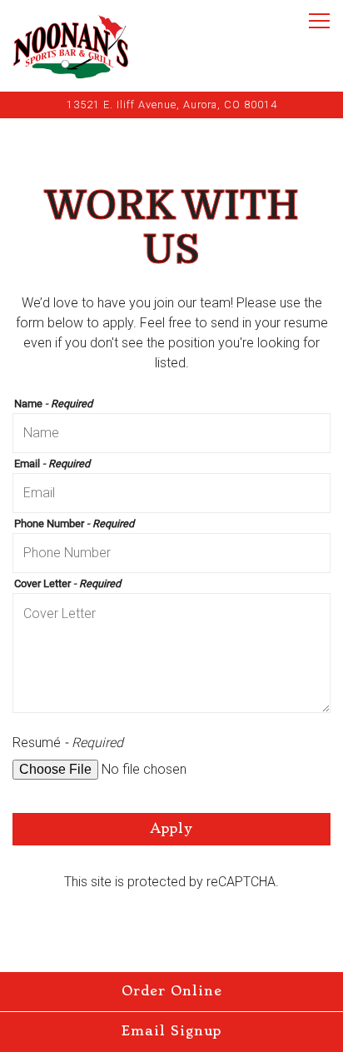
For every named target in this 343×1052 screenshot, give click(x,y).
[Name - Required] (171, 433)
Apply (171, 828)
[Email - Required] (171, 493)
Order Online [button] (172, 991)
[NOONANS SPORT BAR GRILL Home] (70, 45)
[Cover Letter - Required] (171, 653)
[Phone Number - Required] (171, 553)
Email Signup (171, 1031)
